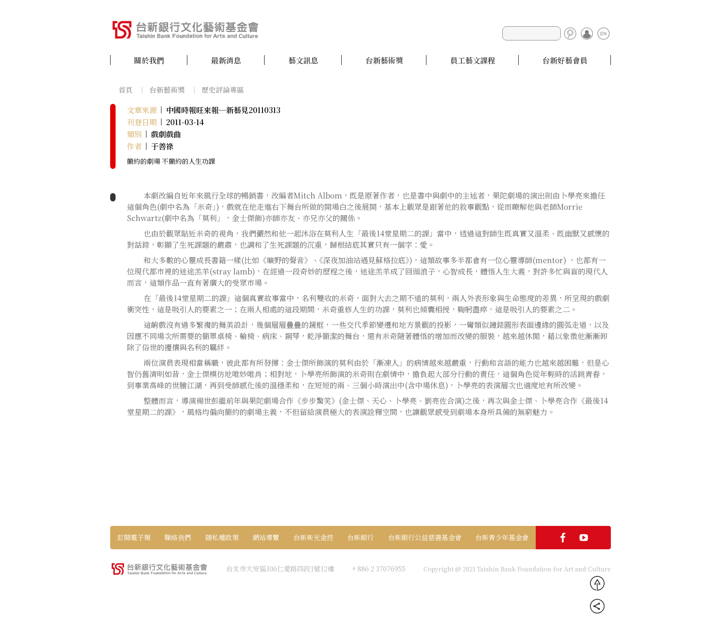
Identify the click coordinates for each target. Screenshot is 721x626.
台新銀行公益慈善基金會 (424, 537)
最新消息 (226, 60)
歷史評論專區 (223, 89)
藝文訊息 (303, 60)
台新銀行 (360, 537)
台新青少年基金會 (502, 537)
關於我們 (149, 60)
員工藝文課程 (472, 60)
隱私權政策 (222, 537)
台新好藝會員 (564, 60)
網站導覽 (265, 537)
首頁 (125, 89)
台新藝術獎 (384, 60)
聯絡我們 (177, 537)
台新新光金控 (313, 537)
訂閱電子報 (134, 537)
